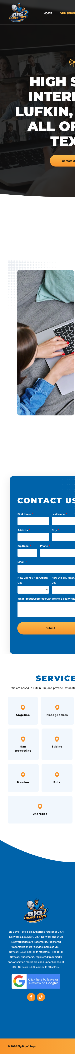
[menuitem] (44, 13)
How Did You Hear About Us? (33, 580)
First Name (24, 514)
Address (23, 530)
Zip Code (23, 545)
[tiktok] (41, 997)
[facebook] (31, 997)
